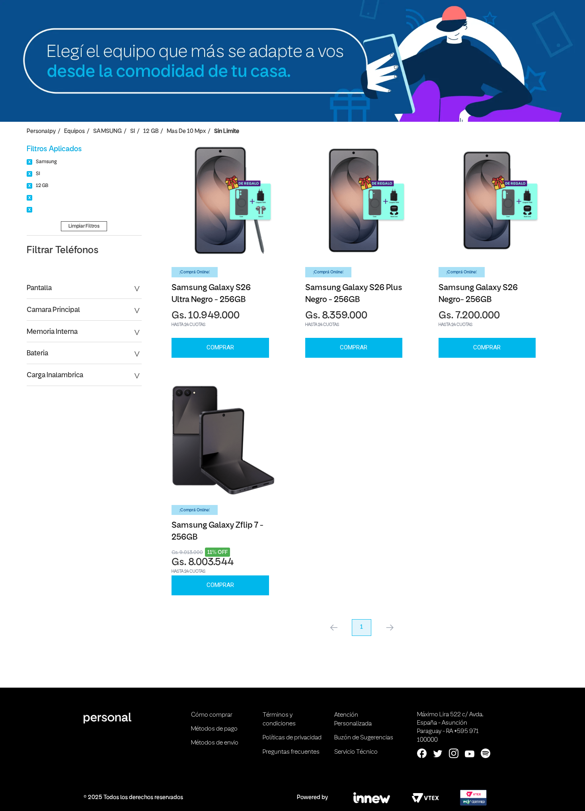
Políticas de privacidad (292, 738)
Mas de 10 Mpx (186, 131)
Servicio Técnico (356, 752)
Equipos (74, 131)
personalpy (41, 131)
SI (132, 131)
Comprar (220, 347)
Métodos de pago (214, 729)
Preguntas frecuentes (291, 752)
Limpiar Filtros (83, 226)
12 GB (150, 131)
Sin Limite (226, 131)
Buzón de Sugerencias (363, 738)
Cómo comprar (211, 715)
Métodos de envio (214, 743)
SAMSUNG (107, 131)
